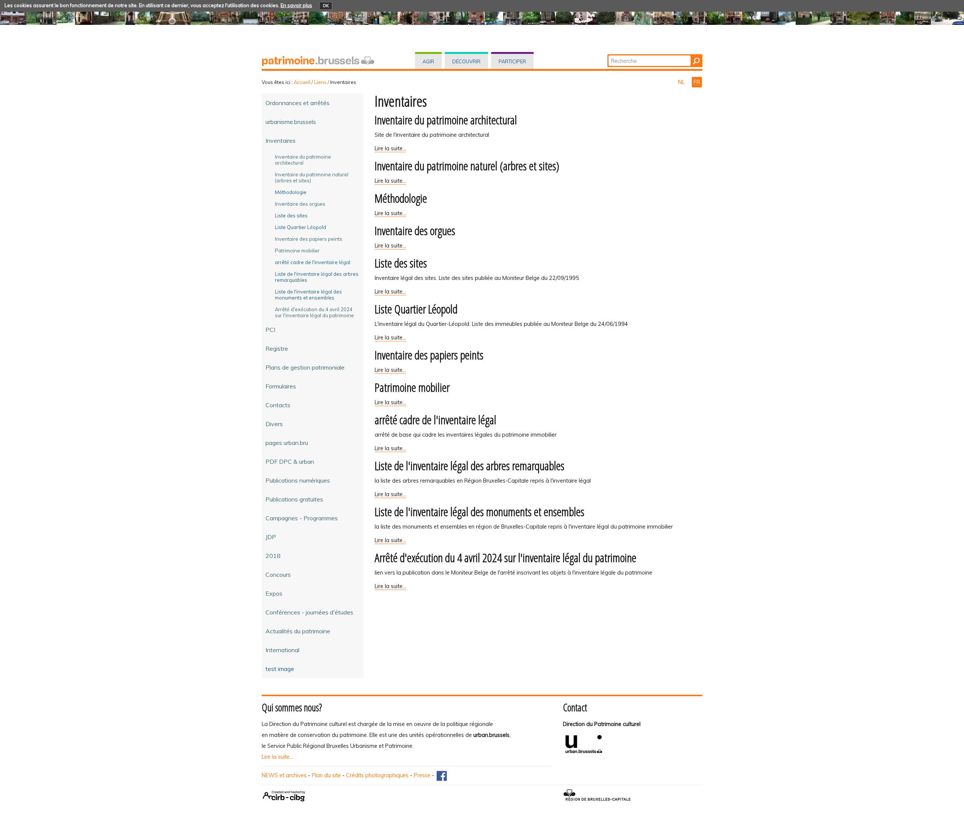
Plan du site (326, 775)
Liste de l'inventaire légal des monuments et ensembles (479, 511)
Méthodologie (401, 198)
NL (682, 82)
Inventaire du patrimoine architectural (446, 120)
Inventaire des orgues (415, 230)
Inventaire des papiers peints (429, 355)
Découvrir (466, 61)
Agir (428, 61)
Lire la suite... (277, 756)
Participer (512, 61)
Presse (422, 775)
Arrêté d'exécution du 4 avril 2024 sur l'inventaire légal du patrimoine (505, 557)
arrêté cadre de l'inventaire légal (435, 419)
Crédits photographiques (377, 775)
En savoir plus (296, 5)
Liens (320, 82)
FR (697, 82)
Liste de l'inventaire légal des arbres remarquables (469, 465)
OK (326, 5)
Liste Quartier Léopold (416, 309)
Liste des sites (401, 263)
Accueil (302, 82)
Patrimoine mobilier (412, 387)
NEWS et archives (284, 775)
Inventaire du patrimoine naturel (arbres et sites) (467, 165)
